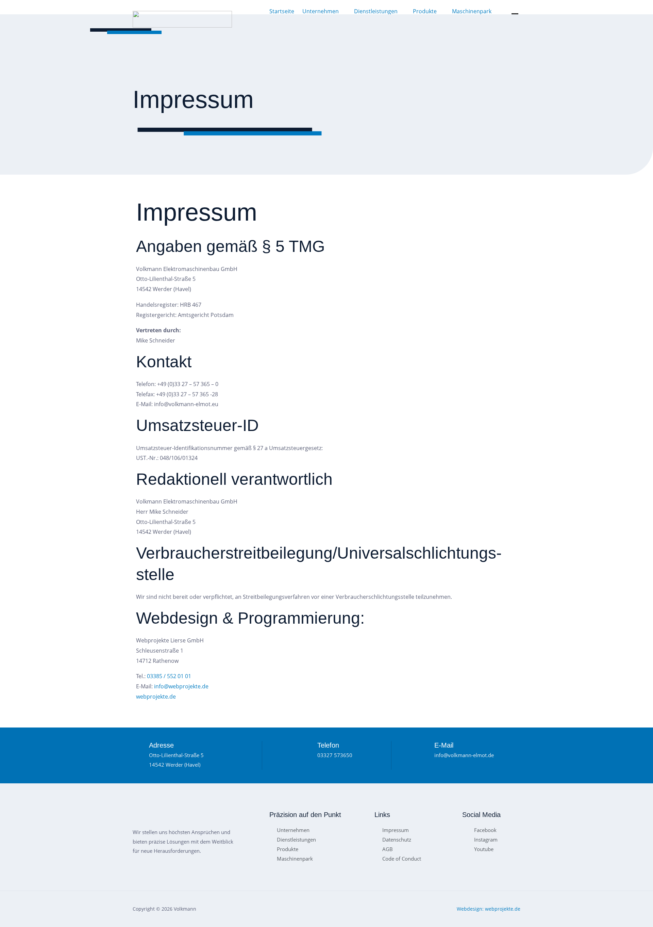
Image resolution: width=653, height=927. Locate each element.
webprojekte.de (156, 696)
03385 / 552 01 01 (169, 676)
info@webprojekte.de (181, 686)
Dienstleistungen (376, 11)
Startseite (281, 11)
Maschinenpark (471, 11)
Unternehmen (320, 11)
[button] (324, 11)
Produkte (425, 11)
